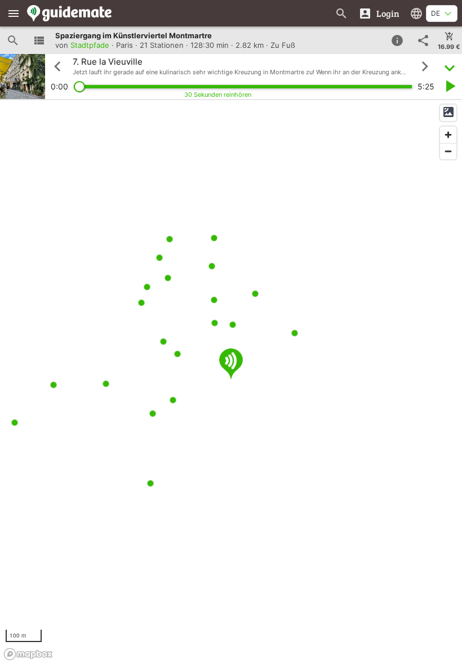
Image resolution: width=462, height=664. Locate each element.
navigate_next (425, 66)
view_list (39, 40)
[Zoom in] (448, 135)
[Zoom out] (448, 151)
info (397, 40)
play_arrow (449, 86)
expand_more (449, 66)
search (13, 40)
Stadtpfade (89, 45)
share (423, 40)
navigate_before (57, 66)
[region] (231, 381)
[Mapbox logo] (28, 654)
